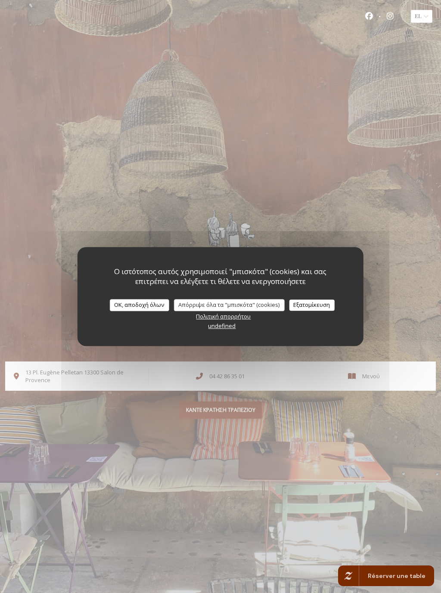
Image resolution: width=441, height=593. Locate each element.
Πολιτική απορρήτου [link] (223, 316)
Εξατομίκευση (311, 305)
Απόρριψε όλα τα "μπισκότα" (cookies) (229, 305)
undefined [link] (222, 326)
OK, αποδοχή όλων (139, 305)
